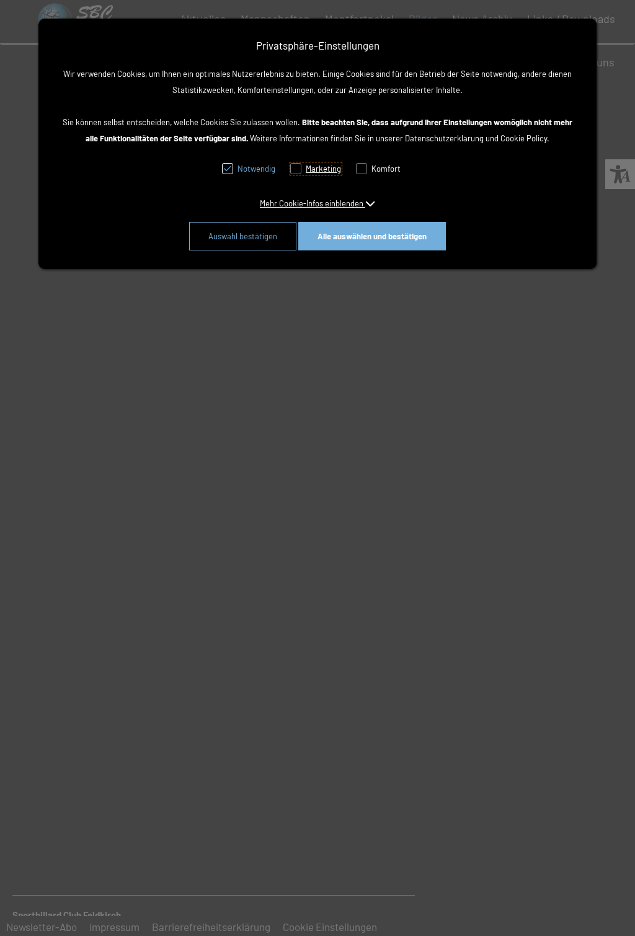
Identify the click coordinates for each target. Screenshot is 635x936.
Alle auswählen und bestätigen (372, 236)
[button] (317, 203)
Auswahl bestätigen (242, 236)
